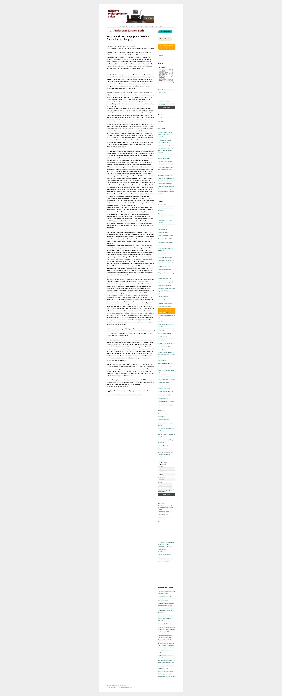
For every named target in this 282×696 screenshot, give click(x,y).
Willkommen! (123, 26)
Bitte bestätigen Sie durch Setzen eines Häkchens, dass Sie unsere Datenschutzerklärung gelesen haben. (166, 489)
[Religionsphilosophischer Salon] (130, 22)
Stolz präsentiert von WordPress (116, 685)
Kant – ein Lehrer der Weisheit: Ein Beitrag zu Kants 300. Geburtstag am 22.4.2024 (166, 674)
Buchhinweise (161, 232)
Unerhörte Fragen (165, 31)
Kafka (159, 321)
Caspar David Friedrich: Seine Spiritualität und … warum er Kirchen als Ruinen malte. (166, 630)
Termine (160, 410)
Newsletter (132, 26)
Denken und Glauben (123, 394)
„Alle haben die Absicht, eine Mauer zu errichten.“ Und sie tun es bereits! (166, 170)
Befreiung (160, 217)
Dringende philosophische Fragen (166, 273)
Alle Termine (161, 121)
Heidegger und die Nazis (164, 303)
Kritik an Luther (162, 340)
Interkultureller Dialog (163, 306)
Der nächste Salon (162, 266)
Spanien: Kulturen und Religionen (166, 405)
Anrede (160, 482)
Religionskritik (161, 398)
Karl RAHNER (161, 336)
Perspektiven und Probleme (165, 379)
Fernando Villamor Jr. (124, 687)
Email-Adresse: (161, 477)
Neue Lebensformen (163, 367)
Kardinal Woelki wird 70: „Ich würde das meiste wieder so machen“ (165, 135)
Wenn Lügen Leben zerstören (165, 175)
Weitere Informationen (164, 517)
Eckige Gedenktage (163, 278)
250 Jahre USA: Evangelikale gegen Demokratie (166, 543)
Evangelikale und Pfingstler (165, 282)
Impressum (159, 26)
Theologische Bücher (163, 239)
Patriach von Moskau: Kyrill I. (165, 376)
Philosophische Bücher (136, 394)
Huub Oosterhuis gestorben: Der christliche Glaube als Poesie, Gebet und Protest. (166, 638)
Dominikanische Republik (164, 269)
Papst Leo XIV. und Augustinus (166, 370)
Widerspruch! (161, 449)
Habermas (160, 300)
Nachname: (161, 471)
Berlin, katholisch (162, 226)
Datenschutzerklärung (163, 596)
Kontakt (152, 26)
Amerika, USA (161, 213)
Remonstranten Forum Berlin (165, 401)
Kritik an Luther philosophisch (165, 343)
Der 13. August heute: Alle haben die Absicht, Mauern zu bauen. (166, 507)
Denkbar (160, 254)
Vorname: (160, 466)
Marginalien (161, 360)
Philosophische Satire (163, 395)
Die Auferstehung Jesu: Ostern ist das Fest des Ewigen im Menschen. (166, 618)
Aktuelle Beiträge (165, 39)
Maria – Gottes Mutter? (164, 363)
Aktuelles (140, 26)
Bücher (146, 26)
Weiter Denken (162, 445)
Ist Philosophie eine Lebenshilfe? (166, 315)
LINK (159, 521)
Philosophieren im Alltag (164, 391)
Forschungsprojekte (163, 285)
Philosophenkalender (163, 382)
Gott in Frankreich (162, 296)
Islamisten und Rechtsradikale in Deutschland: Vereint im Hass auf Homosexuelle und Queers (166, 181)
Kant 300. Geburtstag (163, 333)
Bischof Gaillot (161, 229)
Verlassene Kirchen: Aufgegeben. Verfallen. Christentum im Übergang (128, 38)
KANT (159, 330)
